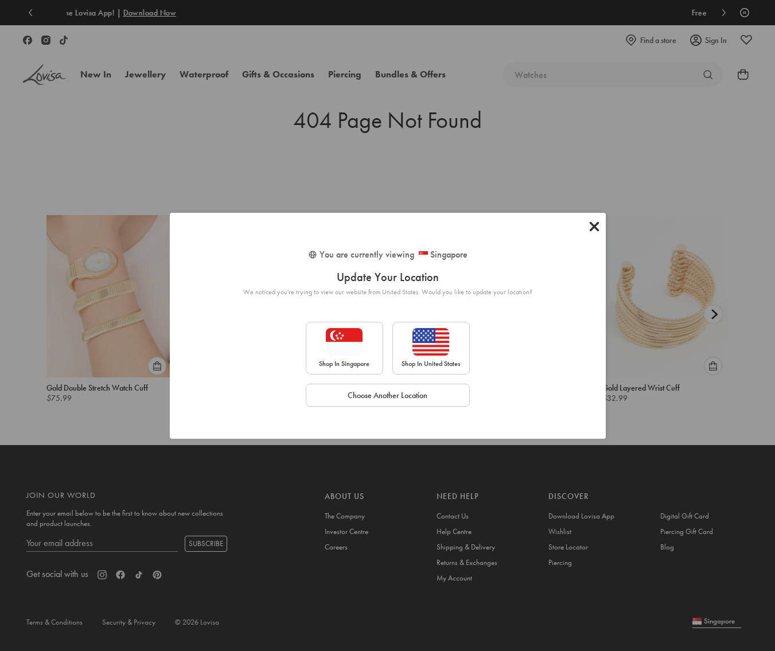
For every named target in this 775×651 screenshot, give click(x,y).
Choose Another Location (387, 395)
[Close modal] (594, 226)
